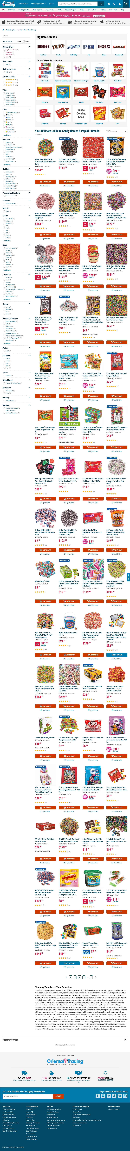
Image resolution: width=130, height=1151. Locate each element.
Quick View (46, 186)
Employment (51, 1115)
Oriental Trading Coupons (11, 1123)
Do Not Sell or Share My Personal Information (87, 1120)
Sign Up (58, 1096)
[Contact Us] (114, 4)
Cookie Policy (77, 1125)
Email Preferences (31, 1139)
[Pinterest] (109, 1096)
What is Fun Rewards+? (10, 1131)
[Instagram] (125, 1096)
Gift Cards (6, 1120)
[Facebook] (98, 1096)
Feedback (128, 577)
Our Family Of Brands (53, 1125)
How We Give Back (52, 1112)
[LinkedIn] (103, 1096)
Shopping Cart (30, 1125)
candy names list (64, 993)
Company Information (54, 1109)
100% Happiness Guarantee (55, 1123)
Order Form (29, 1117)
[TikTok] (114, 1096)
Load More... (7, 135)
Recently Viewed (10, 1039)
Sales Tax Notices (31, 1131)
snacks (39, 1017)
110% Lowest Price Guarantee (56, 1120)
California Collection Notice (81, 1115)
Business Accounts (8, 1115)
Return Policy (30, 1120)
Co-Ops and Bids (8, 1112)
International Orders (32, 1128)
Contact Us (29, 1109)
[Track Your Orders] (108, 4)
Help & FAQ (29, 1112)
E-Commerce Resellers (80, 1123)
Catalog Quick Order (9, 1109)
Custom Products (113, 1109)
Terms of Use (77, 1112)
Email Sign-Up (7, 1125)
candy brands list (77, 1014)
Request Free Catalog (9, 1117)
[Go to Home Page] (3, 30)
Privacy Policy (77, 1109)
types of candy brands (93, 998)
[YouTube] (120, 1096)
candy (83, 1024)
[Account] (119, 4)
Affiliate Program (52, 1117)
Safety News (76, 1117)
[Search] (101, 3)
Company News (52, 1128)
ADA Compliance (31, 1136)
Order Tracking (30, 1115)
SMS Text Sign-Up (8, 1128)
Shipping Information (33, 1123)
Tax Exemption (30, 1134)
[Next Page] (96, 977)
